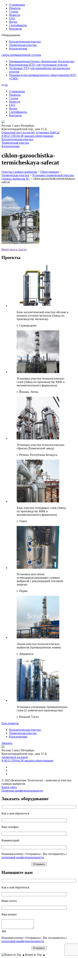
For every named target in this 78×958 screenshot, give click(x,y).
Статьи (13, 11)
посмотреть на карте (15, 757)
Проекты (15, 8)
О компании (17, 4)
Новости (14, 15)
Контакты (15, 28)
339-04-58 (12, 135)
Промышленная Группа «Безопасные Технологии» (42, 61)
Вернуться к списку (14, 249)
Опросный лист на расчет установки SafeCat (30, 132)
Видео (13, 21)
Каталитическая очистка (25, 729)
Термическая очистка (23, 733)
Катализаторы (18, 736)
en (6, 85)
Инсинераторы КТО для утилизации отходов (38, 64)
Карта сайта (9, 787)
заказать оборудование (38, 135)
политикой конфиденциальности (23, 857)
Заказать (7, 743)
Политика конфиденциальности (22, 790)
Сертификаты (18, 25)
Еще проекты (10, 723)
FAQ (12, 18)
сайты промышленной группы (21, 54)
